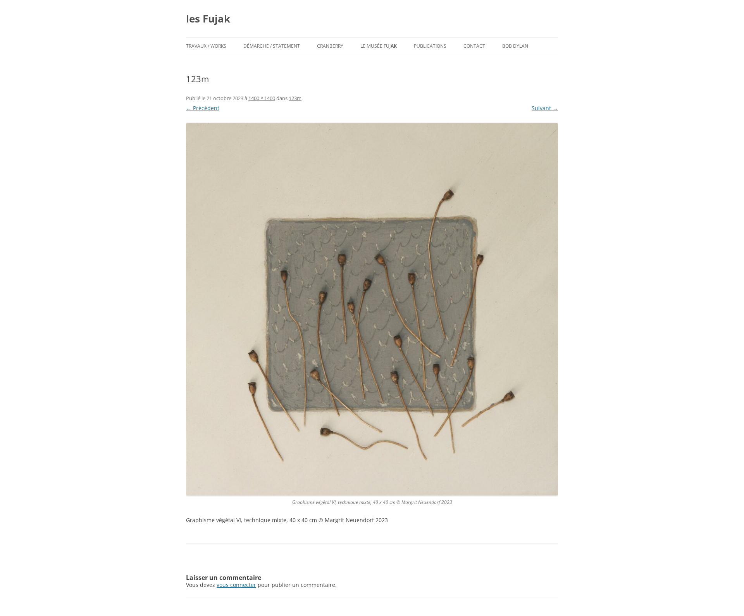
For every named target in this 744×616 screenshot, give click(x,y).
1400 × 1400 (261, 98)
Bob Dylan (515, 46)
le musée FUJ (378, 46)
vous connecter (236, 584)
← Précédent (202, 108)
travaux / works (206, 46)
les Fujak (208, 19)
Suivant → (545, 108)
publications (430, 46)
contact (474, 46)
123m (295, 98)
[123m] (372, 309)
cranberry (330, 46)
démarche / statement (271, 46)
